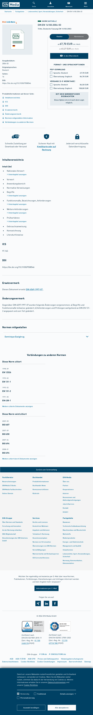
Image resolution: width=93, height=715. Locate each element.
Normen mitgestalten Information (19, 118)
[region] (46, 688)
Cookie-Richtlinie (31, 685)
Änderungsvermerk (13, 114)
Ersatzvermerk (11, 110)
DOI (6, 106)
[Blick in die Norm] (16, 38)
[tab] (46, 337)
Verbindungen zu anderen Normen (19, 122)
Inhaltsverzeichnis (12, 97)
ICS (6, 102)
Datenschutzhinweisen (57, 682)
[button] (51, 4)
